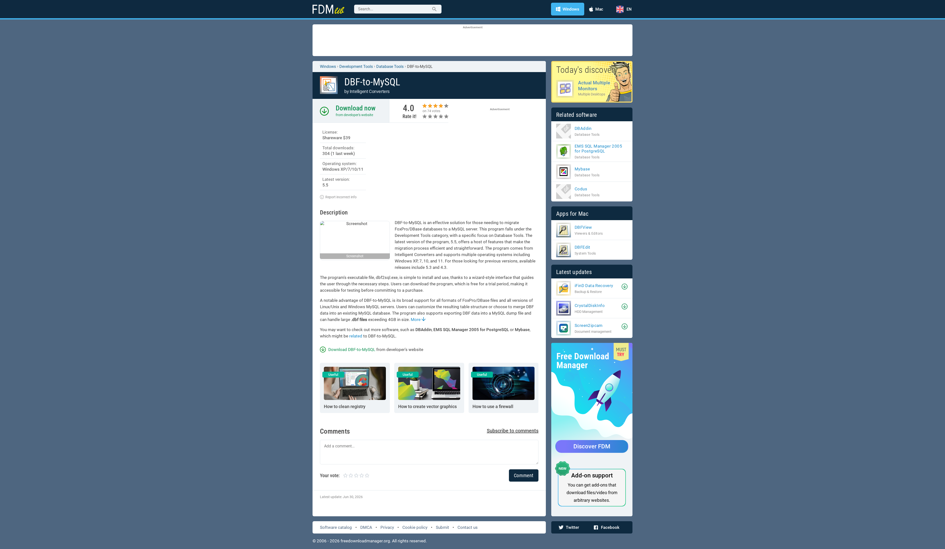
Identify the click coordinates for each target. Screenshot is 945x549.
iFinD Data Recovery (594, 285)
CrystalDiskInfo (590, 305)
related (355, 336)
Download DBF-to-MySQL (351, 349)
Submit (442, 527)
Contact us (467, 527)
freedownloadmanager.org (365, 540)
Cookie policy (414, 527)
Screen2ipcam (589, 325)
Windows (328, 66)
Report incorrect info (341, 197)
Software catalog (336, 527)
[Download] (625, 287)
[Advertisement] (472, 41)
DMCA (366, 527)
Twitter (572, 527)
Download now (356, 108)
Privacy (387, 527)
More (416, 319)
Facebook (610, 527)
